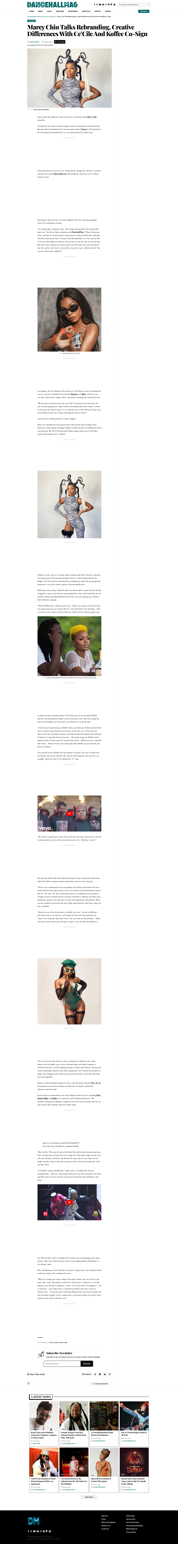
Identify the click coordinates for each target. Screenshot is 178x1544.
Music (32, 1428)
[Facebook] (94, 4)
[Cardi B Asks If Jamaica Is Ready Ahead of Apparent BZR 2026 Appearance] (43, 1462)
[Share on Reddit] (105, 1374)
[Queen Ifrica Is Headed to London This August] (104, 1462)
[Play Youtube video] (69, 814)
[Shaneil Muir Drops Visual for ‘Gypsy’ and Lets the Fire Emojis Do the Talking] (134, 1462)
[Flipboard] (111, 4)
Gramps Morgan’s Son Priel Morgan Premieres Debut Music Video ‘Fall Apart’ (73, 1435)
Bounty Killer (42, 1098)
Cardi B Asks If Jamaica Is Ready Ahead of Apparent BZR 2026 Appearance (43, 1481)
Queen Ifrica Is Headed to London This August (101, 1479)
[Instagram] (106, 4)
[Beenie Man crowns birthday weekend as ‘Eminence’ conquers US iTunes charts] (43, 1416)
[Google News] (103, 4)
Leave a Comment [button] (101, 1384)
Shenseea (74, 394)
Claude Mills (36, 1443)
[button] (143, 11)
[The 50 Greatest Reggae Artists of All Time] (134, 1416)
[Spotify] (114, 4)
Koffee (54, 1098)
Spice (84, 394)
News (36, 1428)
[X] (97, 4)
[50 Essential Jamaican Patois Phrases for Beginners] (104, 1416)
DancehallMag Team (69, 1443)
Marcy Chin (92, 117)
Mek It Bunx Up (59, 173)
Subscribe (86, 1364)
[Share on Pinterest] (100, 1374)
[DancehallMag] (58, 5)
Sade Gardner (34, 42)
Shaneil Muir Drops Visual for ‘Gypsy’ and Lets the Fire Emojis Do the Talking (133, 1481)
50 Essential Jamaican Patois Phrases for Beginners (102, 1433)
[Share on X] (95, 1374)
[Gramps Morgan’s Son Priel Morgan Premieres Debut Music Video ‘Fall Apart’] (74, 1416)
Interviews (31, 21)
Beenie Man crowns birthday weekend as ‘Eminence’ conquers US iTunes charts (44, 1435)
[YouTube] (100, 4)
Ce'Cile (51, 1342)
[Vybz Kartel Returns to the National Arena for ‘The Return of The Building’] (74, 1462)
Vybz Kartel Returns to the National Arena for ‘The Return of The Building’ (74, 1481)
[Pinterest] (108, 4)
